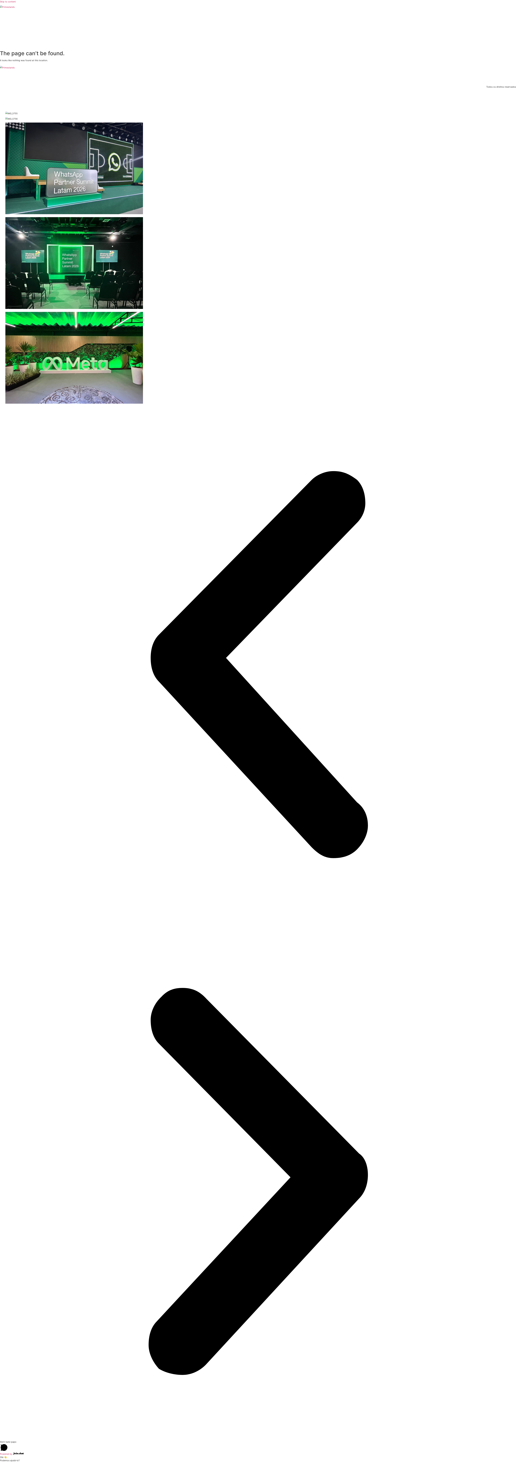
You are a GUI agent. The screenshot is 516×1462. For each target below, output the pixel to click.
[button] (258, 665)
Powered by (6, 1454)
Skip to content (8, 1)
